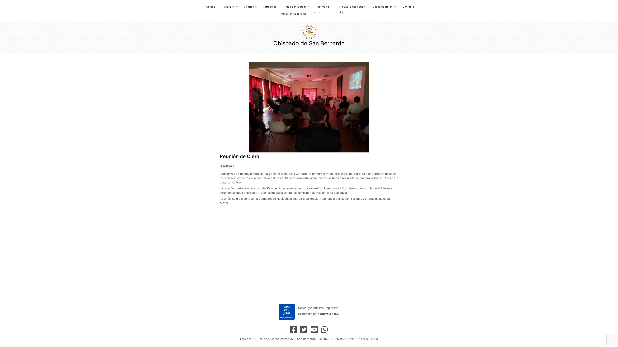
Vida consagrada (296, 6)
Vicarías (249, 6)
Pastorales (322, 6)
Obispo (210, 6)
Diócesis (229, 6)
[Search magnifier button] (341, 12)
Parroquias (269, 6)
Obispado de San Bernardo (309, 43)
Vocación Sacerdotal (294, 13)
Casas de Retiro (383, 6)
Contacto (408, 6)
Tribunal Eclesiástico (352, 6)
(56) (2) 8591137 (335, 339)
